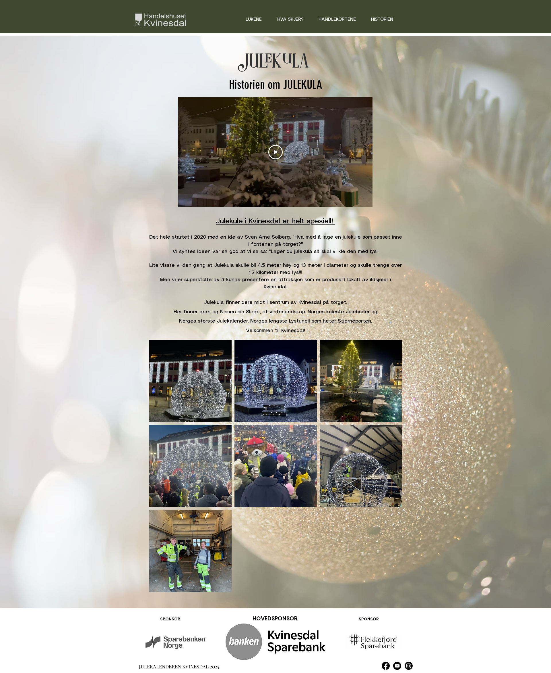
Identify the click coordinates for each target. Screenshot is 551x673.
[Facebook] (386, 666)
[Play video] (275, 152)
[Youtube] (397, 666)
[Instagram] (409, 666)
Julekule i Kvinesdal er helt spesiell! (275, 221)
